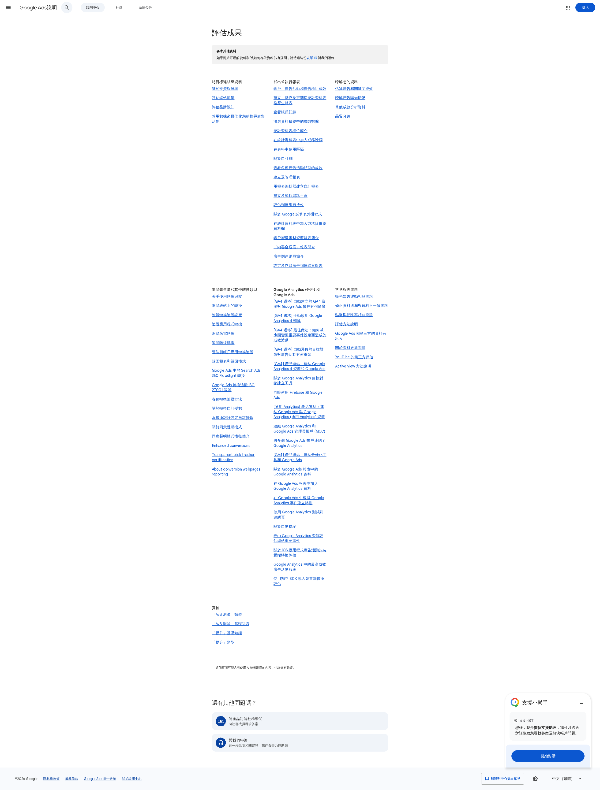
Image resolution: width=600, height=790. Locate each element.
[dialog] (548, 730)
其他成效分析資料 (350, 107)
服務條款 (71, 779)
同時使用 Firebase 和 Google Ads (298, 395)
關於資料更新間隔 (350, 347)
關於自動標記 (285, 526)
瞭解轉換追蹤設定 (227, 315)
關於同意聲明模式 (227, 427)
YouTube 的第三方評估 (354, 357)
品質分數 (342, 116)
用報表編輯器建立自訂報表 (296, 186)
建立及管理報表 (287, 177)
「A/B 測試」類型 (227, 614)
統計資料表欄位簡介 (291, 131)
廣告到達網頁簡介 (289, 256)
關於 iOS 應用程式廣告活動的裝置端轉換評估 (300, 553)
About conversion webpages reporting (236, 472)
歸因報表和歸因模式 (229, 361)
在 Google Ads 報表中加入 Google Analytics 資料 (296, 486)
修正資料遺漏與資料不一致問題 (361, 305)
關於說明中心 (132, 779)
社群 (119, 7)
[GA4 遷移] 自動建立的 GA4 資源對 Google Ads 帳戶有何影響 (300, 304)
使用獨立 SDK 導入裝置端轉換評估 (299, 581)
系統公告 (145, 7)
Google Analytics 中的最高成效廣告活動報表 (300, 567)
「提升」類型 (223, 642)
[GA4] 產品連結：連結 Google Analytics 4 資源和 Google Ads (299, 366)
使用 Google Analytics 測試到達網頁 (298, 515)
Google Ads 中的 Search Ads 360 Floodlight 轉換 (236, 373)
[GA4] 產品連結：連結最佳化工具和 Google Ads (300, 457)
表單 (310, 58)
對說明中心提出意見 (505, 779)
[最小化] (581, 702)
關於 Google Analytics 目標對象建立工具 (298, 381)
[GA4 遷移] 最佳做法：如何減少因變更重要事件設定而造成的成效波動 (300, 335)
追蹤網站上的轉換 (227, 305)
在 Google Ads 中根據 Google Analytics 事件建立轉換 (299, 500)
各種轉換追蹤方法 (227, 399)
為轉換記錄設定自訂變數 (232, 417)
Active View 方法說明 (353, 366)
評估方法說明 (346, 324)
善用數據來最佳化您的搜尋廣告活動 (238, 119)
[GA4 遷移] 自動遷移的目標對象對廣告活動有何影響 (298, 352)
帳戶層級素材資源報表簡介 (296, 238)
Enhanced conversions (231, 445)
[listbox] (566, 778)
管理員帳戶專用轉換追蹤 (232, 352)
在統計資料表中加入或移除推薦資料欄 (300, 226)
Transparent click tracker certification (233, 457)
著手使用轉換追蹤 (227, 296)
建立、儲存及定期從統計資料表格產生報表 (300, 100)
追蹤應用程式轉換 (227, 324)
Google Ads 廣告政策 (100, 779)
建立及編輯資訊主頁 (291, 195)
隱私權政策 (51, 779)
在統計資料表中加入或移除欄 (298, 140)
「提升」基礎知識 (227, 633)
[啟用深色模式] (535, 778)
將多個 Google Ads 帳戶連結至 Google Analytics (300, 443)
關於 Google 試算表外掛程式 (298, 214)
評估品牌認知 (223, 107)
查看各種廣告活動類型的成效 (298, 168)
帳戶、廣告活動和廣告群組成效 (300, 88)
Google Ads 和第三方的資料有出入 (360, 336)
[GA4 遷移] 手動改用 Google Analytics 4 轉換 (298, 318)
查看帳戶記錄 (285, 112)
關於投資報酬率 (225, 88)
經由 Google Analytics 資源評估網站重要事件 (298, 538)
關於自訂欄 (283, 158)
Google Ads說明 (38, 7)
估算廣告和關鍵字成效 (354, 88)
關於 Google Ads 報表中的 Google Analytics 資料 (296, 472)
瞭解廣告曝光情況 (350, 98)
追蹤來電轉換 (223, 333)
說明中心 (92, 7)
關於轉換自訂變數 (227, 408)
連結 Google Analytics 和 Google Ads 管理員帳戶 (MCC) (299, 429)
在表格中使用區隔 (289, 149)
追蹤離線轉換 (223, 343)
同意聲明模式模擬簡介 (231, 436)
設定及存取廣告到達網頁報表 (298, 265)
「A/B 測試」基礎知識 (230, 624)
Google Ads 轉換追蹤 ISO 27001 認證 (233, 388)
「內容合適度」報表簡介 (294, 247)
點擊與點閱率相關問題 (354, 315)
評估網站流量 (223, 98)
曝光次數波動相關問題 (354, 296)
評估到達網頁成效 (289, 205)
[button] (8, 7)
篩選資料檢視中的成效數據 (296, 121)
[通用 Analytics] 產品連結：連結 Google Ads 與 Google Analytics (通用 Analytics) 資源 (299, 411)
